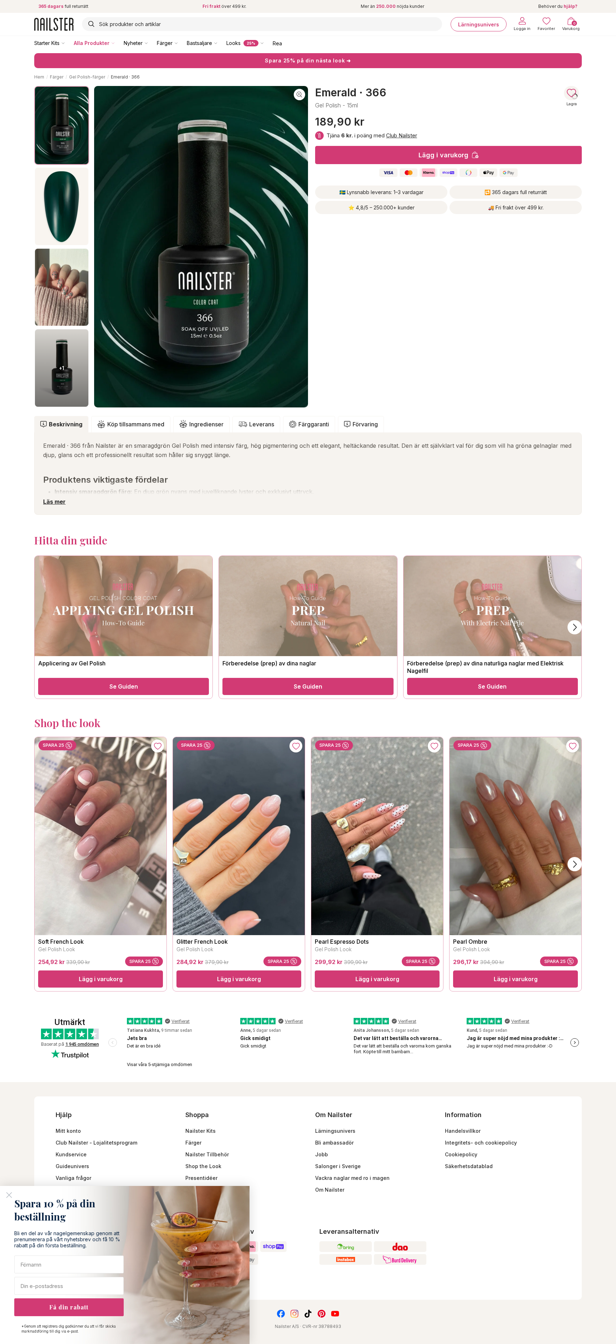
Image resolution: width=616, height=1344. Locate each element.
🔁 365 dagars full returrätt (515, 192)
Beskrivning (65, 424)
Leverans (261, 424)
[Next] (575, 864)
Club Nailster (401, 135)
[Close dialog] (9, 1195)
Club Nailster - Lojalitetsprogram (96, 1143)
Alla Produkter (91, 43)
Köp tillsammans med (135, 424)
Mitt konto (68, 1131)
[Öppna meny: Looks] (267, 42)
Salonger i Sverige (338, 1166)
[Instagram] (294, 1313)
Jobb (321, 1154)
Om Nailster (329, 1190)
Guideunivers (72, 1166)
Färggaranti (313, 424)
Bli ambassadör (334, 1143)
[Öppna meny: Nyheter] (151, 42)
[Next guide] (575, 627)
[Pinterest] (321, 1313)
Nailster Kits (200, 1131)
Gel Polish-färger (87, 77)
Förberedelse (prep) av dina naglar (269, 663)
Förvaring (365, 424)
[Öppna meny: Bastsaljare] (220, 42)
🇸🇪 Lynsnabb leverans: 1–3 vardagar (381, 192)
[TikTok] (308, 1313)
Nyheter (133, 43)
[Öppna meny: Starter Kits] (68, 42)
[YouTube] (335, 1313)
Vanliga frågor (73, 1178)
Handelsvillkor (463, 1131)
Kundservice (71, 1154)
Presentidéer (201, 1178)
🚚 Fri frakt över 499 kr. (516, 207)
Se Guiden (123, 686)
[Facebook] (281, 1313)
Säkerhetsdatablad (469, 1166)
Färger (165, 43)
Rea (277, 43)
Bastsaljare (199, 43)
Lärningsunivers (478, 24)
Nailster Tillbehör (207, 1154)
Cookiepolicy (461, 1154)
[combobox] (262, 24)
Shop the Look (203, 1166)
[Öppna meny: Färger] (181, 42)
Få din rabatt (68, 1307)
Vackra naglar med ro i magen (352, 1178)
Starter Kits (47, 43)
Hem (39, 77)
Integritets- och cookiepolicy (481, 1143)
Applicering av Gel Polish (72, 663)
